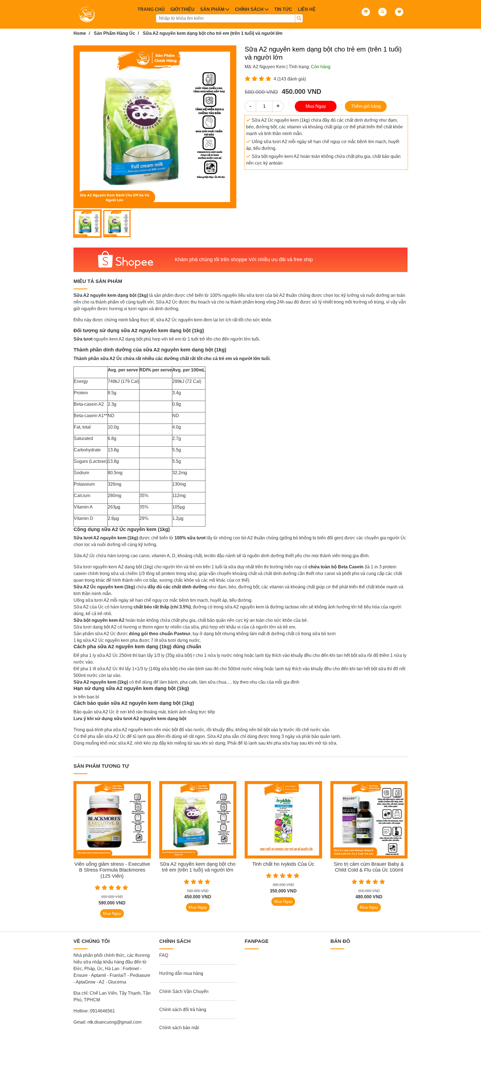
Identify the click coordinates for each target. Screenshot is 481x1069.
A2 (121, 566)
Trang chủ (151, 9)
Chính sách (249, 9)
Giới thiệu (182, 9)
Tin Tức (283, 9)
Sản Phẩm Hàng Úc (114, 33)
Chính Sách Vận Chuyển (183, 991)
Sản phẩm (212, 9)
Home (79, 33)
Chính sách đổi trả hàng (182, 1009)
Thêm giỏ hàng (366, 106)
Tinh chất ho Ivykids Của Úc (283, 864)
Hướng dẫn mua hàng (181, 973)
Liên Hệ (307, 9)
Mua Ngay (316, 106)
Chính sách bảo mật (179, 1027)
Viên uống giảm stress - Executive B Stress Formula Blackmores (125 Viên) (112, 870)
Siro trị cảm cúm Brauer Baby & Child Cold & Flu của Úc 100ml (369, 867)
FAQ (163, 955)
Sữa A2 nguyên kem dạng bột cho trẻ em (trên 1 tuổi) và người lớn (213, 33)
